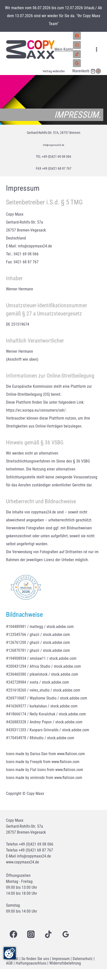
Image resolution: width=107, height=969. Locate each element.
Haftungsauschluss (31, 963)
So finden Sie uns (35, 958)
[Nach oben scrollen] (95, 943)
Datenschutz (83, 958)
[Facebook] (77, 36)
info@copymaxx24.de (53, 145)
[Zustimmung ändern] (10, 953)
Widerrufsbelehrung (65, 963)
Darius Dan (39, 753)
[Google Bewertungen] (77, 63)
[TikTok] (77, 54)
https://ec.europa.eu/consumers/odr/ (36, 410)
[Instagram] (77, 45)
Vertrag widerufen (54, 71)
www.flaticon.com (71, 753)
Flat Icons (38, 769)
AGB (9, 963)
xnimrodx (37, 777)
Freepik (36, 761)
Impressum (61, 958)
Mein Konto (63, 49)
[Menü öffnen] (96, 49)
